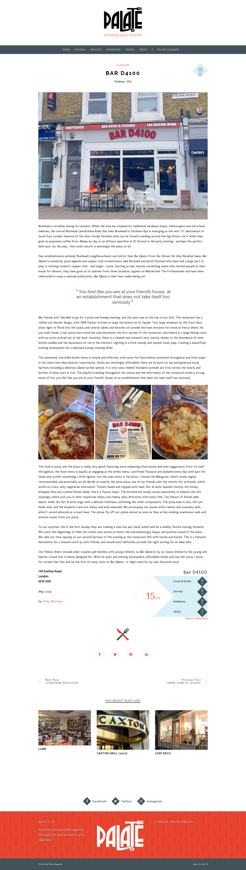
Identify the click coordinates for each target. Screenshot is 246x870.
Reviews (80, 50)
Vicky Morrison (53, 601)
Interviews (113, 50)
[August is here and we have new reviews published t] (230, 780)
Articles (96, 50)
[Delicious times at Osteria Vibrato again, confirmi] (46, 780)
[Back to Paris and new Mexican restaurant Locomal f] (138, 780)
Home (66, 50)
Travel (130, 50)
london (123, 65)
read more (45, 840)
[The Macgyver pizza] (66, 422)
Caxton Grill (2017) (112, 753)
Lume (42, 749)
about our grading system (196, 618)
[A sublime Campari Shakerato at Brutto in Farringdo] (15, 780)
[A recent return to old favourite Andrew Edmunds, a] (107, 780)
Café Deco (163, 753)
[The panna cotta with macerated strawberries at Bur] (200, 780)
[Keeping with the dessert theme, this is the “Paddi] (169, 780)
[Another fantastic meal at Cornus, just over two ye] (77, 780)
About (143, 50)
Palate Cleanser (168, 50)
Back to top (199, 864)
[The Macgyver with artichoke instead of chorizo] (180, 422)
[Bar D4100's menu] (123, 422)
